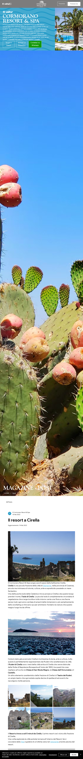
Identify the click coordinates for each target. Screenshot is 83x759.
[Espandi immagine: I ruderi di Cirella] (19, 696)
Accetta (74, 755)
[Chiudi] (80, 754)
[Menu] (10, 4)
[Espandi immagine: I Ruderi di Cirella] (64, 696)
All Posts (9, 502)
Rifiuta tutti (63, 755)
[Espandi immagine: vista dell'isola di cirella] (64, 718)
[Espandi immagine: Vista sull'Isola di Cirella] (41, 696)
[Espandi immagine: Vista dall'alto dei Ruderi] (41, 718)
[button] (62, 4)
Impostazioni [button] (53, 755)
